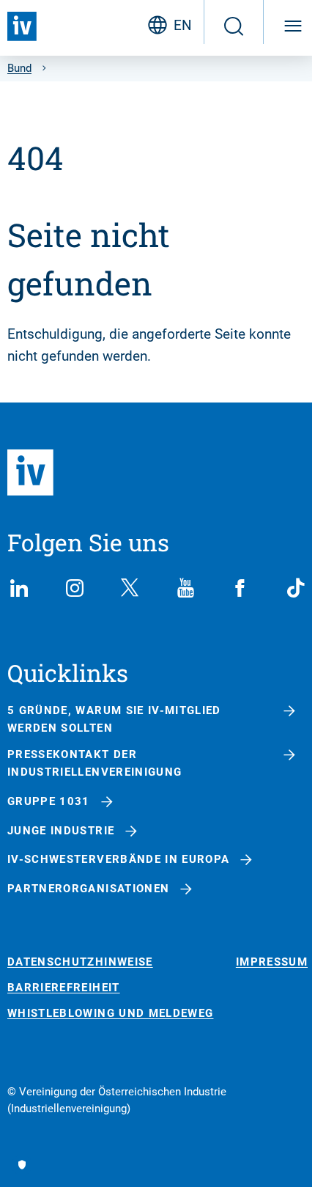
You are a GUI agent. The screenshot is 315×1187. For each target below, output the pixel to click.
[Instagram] (74, 588)
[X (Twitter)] (129, 588)
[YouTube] (185, 588)
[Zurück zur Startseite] (22, 26)
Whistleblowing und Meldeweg (110, 1013)
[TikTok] (296, 588)
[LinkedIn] (19, 588)
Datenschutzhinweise (80, 962)
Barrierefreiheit (63, 987)
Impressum (272, 962)
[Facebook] (240, 588)
